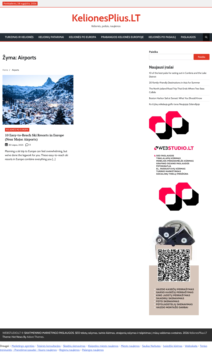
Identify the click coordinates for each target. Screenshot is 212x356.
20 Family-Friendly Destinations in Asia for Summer (174, 82)
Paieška (153, 51)
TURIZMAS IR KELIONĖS (19, 37)
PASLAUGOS (188, 37)
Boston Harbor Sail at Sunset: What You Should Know (175, 98)
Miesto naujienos (130, 346)
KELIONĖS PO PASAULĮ (162, 37)
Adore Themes (35, 336)
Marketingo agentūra (23, 346)
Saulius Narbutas (151, 346)
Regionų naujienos (69, 350)
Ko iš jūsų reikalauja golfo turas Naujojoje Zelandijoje (174, 104)
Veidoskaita (191, 346)
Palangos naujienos (93, 350)
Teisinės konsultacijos (49, 346)
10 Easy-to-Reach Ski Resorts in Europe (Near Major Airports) (34, 137)
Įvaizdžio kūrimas (172, 346)
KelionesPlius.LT (106, 18)
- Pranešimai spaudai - (25, 350)
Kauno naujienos (47, 350)
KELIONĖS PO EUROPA (82, 37)
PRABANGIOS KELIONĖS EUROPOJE (122, 37)
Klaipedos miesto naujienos (103, 346)
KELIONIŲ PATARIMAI (51, 37)
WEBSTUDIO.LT (11, 332)
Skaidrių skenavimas (74, 346)
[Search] (206, 37)
